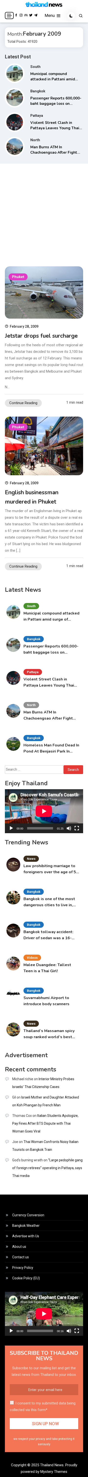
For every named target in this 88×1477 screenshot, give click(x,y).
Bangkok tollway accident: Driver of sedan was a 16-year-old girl (48, 935)
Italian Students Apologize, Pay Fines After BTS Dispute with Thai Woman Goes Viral (45, 1123)
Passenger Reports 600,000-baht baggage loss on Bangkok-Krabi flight (55, 104)
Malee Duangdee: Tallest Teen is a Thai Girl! (47, 968)
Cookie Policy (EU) (26, 1278)
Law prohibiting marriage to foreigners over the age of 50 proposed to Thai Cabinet (50, 869)
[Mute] (68, 828)
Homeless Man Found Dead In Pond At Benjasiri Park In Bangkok (51, 749)
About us (19, 1247)
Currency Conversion (28, 1215)
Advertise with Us (25, 1236)
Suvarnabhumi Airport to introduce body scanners (46, 1001)
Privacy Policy (22, 1268)
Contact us (20, 1257)
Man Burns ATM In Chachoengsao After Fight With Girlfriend (53, 153)
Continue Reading (23, 403)
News (31, 859)
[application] (44, 811)
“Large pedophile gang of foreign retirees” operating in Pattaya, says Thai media (47, 1168)
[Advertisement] (44, 213)
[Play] (11, 828)
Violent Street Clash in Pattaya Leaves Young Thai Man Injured (54, 128)
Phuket (18, 277)
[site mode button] (71, 16)
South (35, 67)
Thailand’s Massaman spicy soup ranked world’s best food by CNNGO (49, 1034)
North (35, 140)
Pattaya (36, 115)
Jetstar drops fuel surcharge (41, 336)
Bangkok (37, 91)
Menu (50, 15)
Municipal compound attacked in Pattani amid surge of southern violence (54, 79)
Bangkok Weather (26, 1226)
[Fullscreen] (76, 828)
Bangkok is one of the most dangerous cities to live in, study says (49, 902)
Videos (32, 958)
